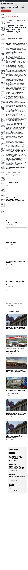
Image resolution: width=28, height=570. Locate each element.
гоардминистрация (17, 172)
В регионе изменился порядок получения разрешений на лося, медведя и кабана (4, 178)
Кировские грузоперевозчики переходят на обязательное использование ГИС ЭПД (5, 151)
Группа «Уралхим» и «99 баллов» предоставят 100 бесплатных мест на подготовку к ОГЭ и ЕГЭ (5, 141)
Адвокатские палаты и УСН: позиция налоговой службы (4, 52)
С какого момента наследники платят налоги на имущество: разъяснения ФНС (5, 80)
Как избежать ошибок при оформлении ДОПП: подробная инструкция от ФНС (5, 61)
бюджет (10, 172)
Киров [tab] (2, 14)
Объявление (3, 38)
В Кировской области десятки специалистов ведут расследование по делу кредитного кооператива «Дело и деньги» (5, 162)
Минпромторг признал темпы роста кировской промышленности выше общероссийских (5, 20)
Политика (19, 15)
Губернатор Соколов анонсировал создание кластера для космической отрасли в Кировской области (4, 130)
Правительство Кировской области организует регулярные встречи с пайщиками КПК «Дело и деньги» (4, 207)
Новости (13, 15)
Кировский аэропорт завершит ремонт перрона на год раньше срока (5, 100)
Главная (8, 15)
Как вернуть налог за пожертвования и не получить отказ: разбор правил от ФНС (5, 70)
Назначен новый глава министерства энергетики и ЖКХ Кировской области (5, 188)
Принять (6, 10)
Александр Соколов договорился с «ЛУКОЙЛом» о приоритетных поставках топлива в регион (5, 31)
